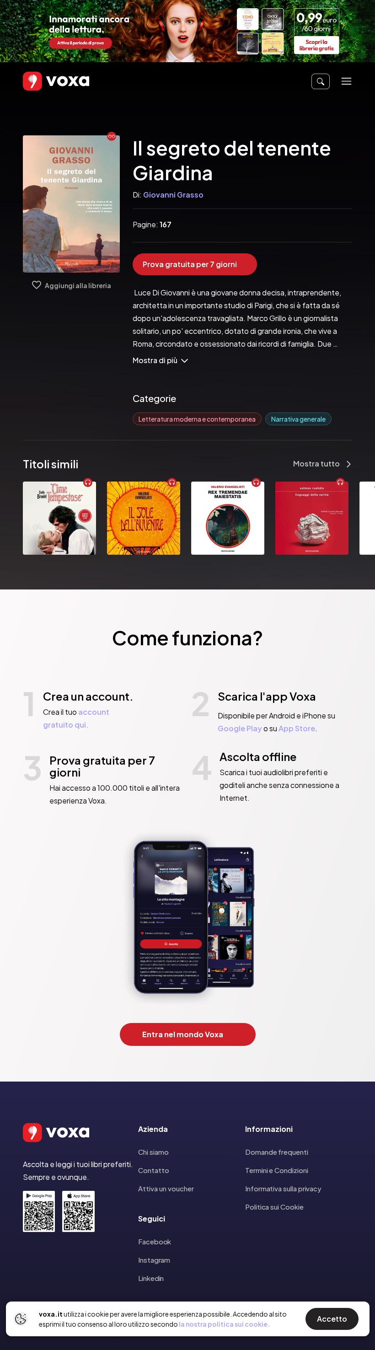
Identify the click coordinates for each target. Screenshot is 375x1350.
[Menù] (346, 81)
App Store (297, 728)
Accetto (332, 1318)
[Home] (43, 81)
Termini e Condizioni (276, 1170)
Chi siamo (153, 1151)
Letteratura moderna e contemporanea (197, 419)
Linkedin (151, 1278)
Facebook (154, 1241)
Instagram (154, 1259)
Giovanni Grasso (173, 194)
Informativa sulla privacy (283, 1188)
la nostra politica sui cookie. (224, 1324)
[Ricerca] (320, 81)
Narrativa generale (298, 419)
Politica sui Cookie (274, 1206)
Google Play (240, 728)
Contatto (153, 1170)
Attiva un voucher (166, 1188)
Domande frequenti (276, 1151)
